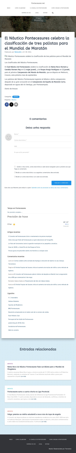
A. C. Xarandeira (13, 298)
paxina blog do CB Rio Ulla (16, 323)
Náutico (14, 100)
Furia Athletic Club (14, 316)
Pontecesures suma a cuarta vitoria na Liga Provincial (28, 392)
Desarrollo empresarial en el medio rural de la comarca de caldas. (28, 312)
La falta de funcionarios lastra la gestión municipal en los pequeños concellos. (32, 243)
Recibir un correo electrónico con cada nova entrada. (32, 177)
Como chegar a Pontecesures (60, 8)
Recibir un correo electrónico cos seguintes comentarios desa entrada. (37, 172)
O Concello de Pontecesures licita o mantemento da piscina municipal (30, 236)
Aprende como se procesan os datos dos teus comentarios (50, 187)
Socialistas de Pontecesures (17, 326)
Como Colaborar (20, 8)
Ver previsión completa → (14, 212)
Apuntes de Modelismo (15, 305)
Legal (37, 12)
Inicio (8, 8)
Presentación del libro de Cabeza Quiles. (37, 281)
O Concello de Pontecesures (38, 8)
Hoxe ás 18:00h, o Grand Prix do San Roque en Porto (24, 247)
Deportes (16, 96)
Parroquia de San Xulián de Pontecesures (20, 319)
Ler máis (23, 376)
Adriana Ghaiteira (13, 301)
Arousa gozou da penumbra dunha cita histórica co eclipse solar (28, 251)
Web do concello (13, 330)
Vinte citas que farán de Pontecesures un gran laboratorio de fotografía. (30, 240)
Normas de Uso (26, 12)
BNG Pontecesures (14, 308)
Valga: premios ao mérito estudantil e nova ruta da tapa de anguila (34, 414)
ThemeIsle (68, 449)
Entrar (45, 12)
